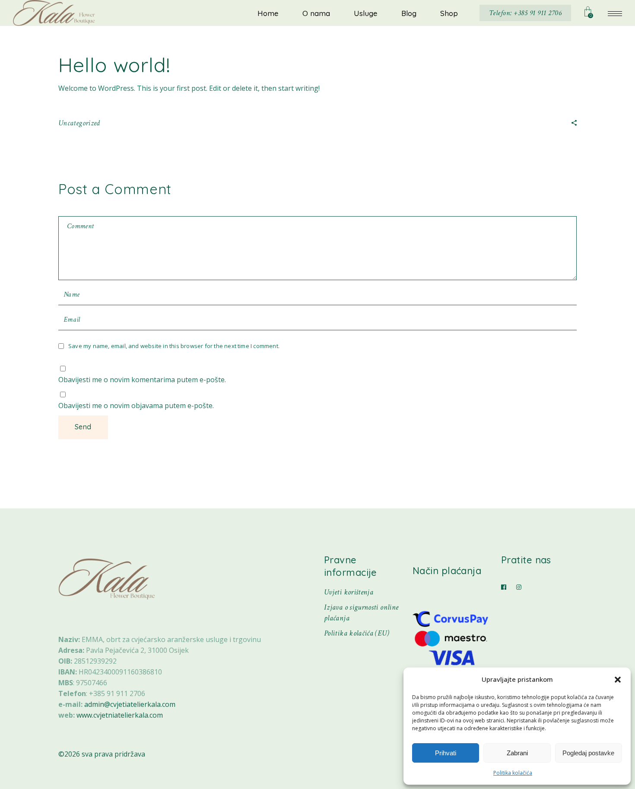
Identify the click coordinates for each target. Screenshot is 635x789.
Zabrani (517, 753)
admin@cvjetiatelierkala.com (129, 704)
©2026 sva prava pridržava (101, 754)
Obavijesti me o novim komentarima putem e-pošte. (142, 379)
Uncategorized (79, 123)
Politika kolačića (512, 772)
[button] (617, 679)
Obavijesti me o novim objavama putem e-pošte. (136, 405)
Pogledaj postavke (588, 753)
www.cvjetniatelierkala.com (119, 715)
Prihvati (445, 753)
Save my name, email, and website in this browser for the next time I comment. (173, 346)
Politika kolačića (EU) (356, 633)
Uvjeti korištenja (348, 592)
